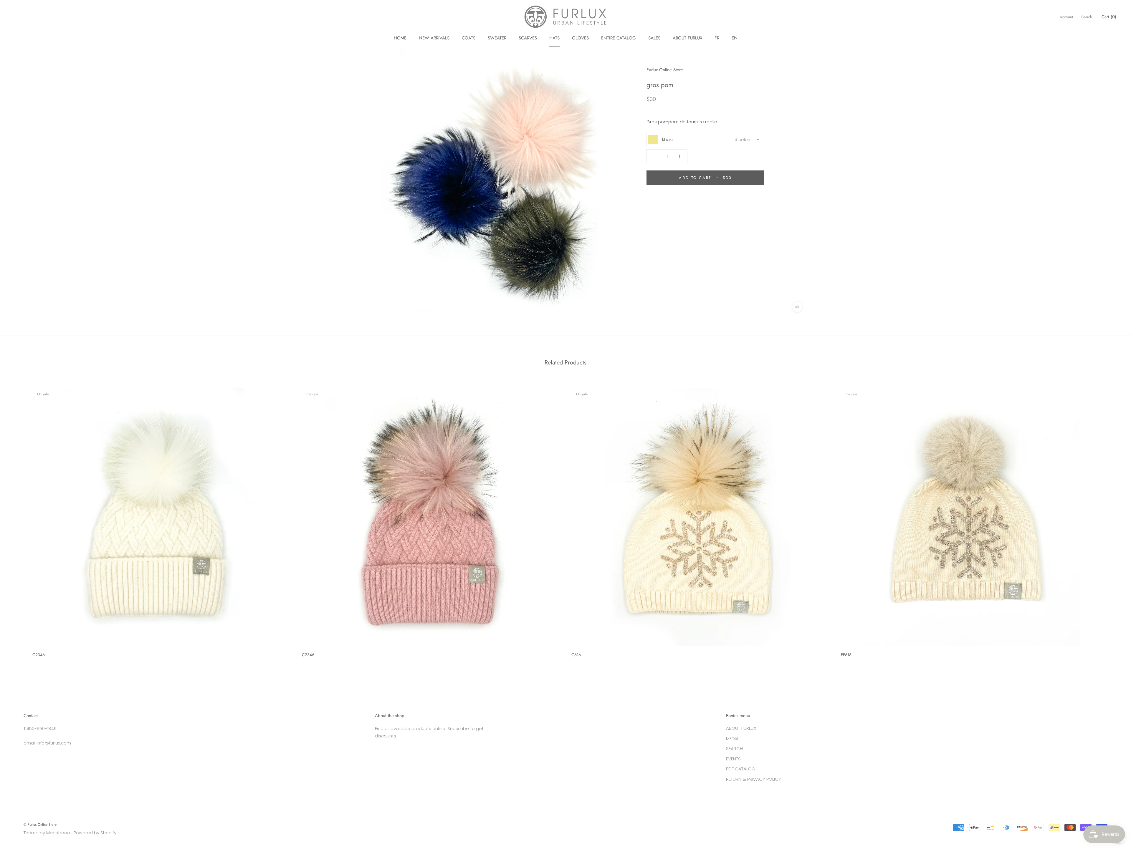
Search (1086, 17)
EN (735, 38)
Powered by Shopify (95, 833)
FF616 (846, 655)
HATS (554, 38)
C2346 (38, 655)
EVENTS (733, 759)
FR (717, 38)
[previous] (18, 520)
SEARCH (734, 748)
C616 (576, 655)
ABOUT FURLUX (687, 38)
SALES (654, 38)
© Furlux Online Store (40, 824)
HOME (400, 38)
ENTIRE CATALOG (618, 38)
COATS (468, 38)
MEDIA (732, 738)
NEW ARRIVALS (434, 38)
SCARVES (528, 38)
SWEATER (497, 38)
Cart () (1109, 17)
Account (1066, 17)
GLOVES (580, 38)
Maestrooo (58, 833)
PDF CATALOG (740, 769)
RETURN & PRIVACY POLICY (753, 779)
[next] (1112, 520)
